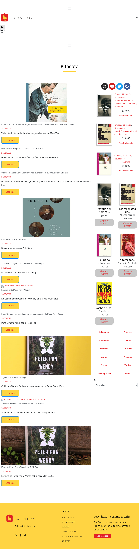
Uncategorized (104, 373)
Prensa (104, 365)
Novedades (119, 97)
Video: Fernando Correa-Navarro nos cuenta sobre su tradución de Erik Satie (35, 173)
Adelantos (104, 332)
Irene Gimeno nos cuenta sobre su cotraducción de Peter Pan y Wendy (32, 314)
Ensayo (117, 94)
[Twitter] (119, 86)
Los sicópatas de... (127, 210)
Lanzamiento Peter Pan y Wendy (16, 290)
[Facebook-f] (20, 535)
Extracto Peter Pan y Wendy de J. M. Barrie (20, 467)
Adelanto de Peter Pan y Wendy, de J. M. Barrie (22, 404)
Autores (128, 332)
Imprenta (104, 348)
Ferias (128, 340)
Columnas (104, 340)
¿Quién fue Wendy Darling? (13, 377)
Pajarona (126, 162)
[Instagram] (104, 86)
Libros (104, 357)
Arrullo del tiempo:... (104, 210)
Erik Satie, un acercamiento (13, 239)
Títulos (127, 365)
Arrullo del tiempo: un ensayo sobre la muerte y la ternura (125, 104)
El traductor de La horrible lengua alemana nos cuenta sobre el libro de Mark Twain (37, 124)
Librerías (128, 348)
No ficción (126, 94)
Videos (127, 373)
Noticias (128, 357)
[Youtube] (112, 86)
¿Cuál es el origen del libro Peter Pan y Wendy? (22, 263)
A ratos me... (127, 260)
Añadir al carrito (126, 115)
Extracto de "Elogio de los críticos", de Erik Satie (22, 148)
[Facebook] (127, 86)
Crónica (117, 125)
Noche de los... (104, 308)
